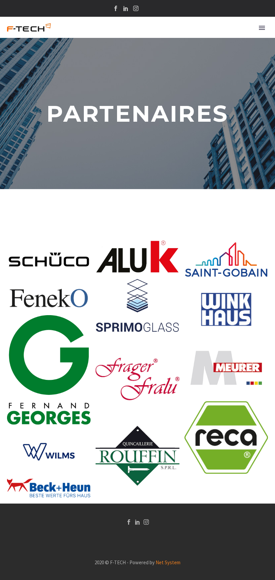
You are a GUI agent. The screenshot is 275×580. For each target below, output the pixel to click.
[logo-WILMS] (49, 452)
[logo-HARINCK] (137, 379)
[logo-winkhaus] (226, 309)
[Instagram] (136, 8)
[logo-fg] (49, 370)
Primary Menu (262, 28)
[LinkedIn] (126, 8)
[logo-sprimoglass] (137, 305)
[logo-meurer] (226, 368)
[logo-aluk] (137, 257)
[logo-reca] (226, 437)
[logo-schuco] (49, 260)
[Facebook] (116, 8)
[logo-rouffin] (137, 456)
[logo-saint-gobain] (226, 259)
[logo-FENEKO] (49, 298)
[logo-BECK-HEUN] (49, 488)
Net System (168, 562)
